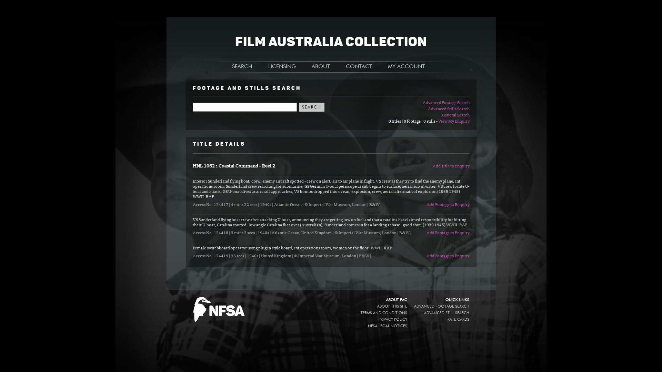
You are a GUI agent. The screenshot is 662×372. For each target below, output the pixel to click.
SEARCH (242, 67)
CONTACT (359, 67)
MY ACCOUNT (406, 67)
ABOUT (321, 67)
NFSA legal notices (387, 326)
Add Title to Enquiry (451, 166)
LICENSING (282, 67)
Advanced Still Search (446, 313)
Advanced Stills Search (449, 109)
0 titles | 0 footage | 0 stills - (413, 122)
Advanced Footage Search (446, 103)
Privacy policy (393, 319)
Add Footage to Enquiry (448, 205)
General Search (456, 115)
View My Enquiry (454, 122)
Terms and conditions (384, 313)
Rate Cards (458, 319)
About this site (392, 306)
